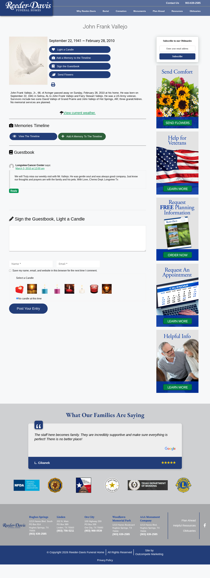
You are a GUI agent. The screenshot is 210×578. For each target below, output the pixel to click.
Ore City (89, 517)
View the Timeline (29, 136)
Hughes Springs (38, 517)
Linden (61, 517)
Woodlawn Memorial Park (121, 518)
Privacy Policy (105, 560)
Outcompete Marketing (149, 554)
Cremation (121, 11)
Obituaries (195, 11)
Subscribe (177, 56)
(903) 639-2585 (37, 533)
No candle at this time (30, 298)
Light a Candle (65, 49)
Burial (106, 11)
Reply (13, 190)
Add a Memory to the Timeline (73, 57)
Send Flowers (65, 74)
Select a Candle (25, 278)
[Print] (53, 84)
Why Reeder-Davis (86, 11)
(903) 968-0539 (93, 530)
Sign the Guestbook (67, 66)
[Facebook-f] (205, 525)
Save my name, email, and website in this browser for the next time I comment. (54, 270)
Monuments (139, 11)
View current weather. (79, 113)
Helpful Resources (184, 525)
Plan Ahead (159, 11)
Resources (177, 11)
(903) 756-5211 (65, 530)
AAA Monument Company (150, 518)
